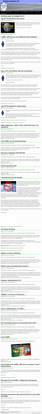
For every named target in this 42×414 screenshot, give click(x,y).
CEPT (36, 182)
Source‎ (2, 65)
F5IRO (8, 138)
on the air (11, 163)
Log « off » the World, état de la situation (16, 71)
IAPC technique (38, 11)
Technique (21, 320)
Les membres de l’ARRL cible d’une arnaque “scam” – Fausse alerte (21, 365)
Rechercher (31, 11)
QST (22, 407)
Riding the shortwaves (24, 391)
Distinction (13, 277)
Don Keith (9, 391)
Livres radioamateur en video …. (13, 309)
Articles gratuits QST (9, 166)
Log (8, 122)
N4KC (19, 391)
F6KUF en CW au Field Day (10, 253)
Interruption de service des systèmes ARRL (14, 79)
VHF (20, 226)
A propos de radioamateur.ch (6, 11)
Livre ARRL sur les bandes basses (13, 141)
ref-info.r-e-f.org (18, 263)
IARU (2, 201)
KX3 (15, 407)
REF (34, 181)
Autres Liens (3, 13)
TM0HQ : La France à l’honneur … (13, 294)
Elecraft (8, 407)
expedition (18, 277)
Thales (26, 184)
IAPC (19, 412)
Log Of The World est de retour (13, 19)
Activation (7, 277)
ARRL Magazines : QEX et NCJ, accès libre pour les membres (19, 126)
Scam (13, 377)
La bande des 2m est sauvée (11, 177)
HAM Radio (9, 377)
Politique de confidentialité (36, 413)
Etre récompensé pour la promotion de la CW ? (19, 323)
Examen (8, 291)
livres (11, 361)
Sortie (23, 263)
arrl (6, 34)
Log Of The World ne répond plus (13, 106)
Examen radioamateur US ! (11, 280)
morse (9, 263)
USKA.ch (22, 248)
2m (6, 226)
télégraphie (26, 263)
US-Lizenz (17, 250)
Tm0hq (23, 306)
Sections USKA (17, 11)
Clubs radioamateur (24, 11)
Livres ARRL (5, 337)
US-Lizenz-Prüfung (8, 229)
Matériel (18, 407)
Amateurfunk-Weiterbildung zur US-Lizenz (11, 241)
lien (7, 360)
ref (19, 226)
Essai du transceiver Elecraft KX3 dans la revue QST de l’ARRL (20, 395)
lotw (8, 34)
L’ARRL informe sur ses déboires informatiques (19, 37)
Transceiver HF (26, 407)
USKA (20, 250)
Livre (10, 150)
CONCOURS (13, 306)
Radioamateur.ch (6, 413)
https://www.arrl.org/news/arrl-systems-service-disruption (15, 120)
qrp (20, 407)
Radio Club (13, 263)
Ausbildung (9, 250)
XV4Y (15, 377)
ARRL (32, 181)
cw (7, 263)
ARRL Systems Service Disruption (25, 27)
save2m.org (27, 181)
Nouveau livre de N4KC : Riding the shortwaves (19, 380)
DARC (38, 181)
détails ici (7, 210)
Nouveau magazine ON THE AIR (13, 153)
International (22, 277)
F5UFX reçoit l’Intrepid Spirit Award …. (15, 266)
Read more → (3, 375)
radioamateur (11, 34)
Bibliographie (9, 320)
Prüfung (13, 250)
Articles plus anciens (5, 409)
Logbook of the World (13, 122)
